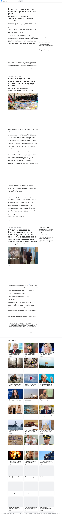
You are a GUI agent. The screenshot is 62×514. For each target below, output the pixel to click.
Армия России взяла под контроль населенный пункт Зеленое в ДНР (46, 230)
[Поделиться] (34, 220)
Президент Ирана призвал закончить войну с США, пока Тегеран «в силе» (46, 39)
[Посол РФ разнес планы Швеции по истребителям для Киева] (15, 473)
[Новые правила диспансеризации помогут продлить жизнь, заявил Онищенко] (31, 489)
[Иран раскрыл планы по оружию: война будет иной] (31, 396)
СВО (18, 3)
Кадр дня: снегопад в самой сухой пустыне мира (45, 48)
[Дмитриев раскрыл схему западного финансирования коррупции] (46, 504)
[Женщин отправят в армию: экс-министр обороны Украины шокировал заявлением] (15, 381)
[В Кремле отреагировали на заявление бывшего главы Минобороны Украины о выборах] (15, 350)
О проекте (21, 513)
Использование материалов (47, 513)
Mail (1, 513)
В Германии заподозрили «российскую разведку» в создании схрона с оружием (46, 45)
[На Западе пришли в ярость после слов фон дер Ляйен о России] (15, 504)
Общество (19, 6)
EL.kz (15, 6)
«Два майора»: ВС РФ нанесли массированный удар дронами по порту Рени (45, 235)
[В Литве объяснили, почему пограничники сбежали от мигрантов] (46, 365)
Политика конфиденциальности (37, 513)
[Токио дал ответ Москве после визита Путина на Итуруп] (31, 381)
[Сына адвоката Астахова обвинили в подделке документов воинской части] (46, 396)
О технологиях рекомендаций (28, 513)
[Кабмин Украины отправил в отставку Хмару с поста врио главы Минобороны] (31, 350)
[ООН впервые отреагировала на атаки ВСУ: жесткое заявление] (46, 381)
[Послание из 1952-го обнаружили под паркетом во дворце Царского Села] (15, 442)
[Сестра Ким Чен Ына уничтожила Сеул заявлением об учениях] (46, 489)
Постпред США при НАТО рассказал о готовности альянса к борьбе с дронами (46, 241)
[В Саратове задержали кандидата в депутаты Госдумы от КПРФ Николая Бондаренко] (31, 473)
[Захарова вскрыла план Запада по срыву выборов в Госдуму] (46, 427)
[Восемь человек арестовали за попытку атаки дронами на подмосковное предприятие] (31, 365)
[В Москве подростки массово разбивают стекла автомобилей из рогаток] (31, 412)
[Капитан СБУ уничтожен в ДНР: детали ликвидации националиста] (15, 365)
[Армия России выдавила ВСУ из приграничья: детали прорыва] (31, 504)
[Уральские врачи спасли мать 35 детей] (31, 442)
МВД (29, 284)
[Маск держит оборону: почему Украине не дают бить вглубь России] (46, 412)
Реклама (8, 513)
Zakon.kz (15, 76)
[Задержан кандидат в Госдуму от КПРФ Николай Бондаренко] (31, 427)
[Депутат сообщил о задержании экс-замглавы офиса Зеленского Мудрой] (15, 396)
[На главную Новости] (4, 1)
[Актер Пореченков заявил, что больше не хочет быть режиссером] (31, 458)
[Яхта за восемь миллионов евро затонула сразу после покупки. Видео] (15, 489)
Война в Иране (12, 3)
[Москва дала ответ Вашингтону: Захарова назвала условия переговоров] (46, 350)
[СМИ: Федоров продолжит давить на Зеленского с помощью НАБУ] (46, 473)
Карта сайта (58, 513)
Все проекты (12, 513)
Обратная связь (54, 513)
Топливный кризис (24, 3)
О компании (4, 513)
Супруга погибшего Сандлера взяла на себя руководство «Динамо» (46, 50)
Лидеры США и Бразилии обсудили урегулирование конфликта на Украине (46, 238)
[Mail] (1, 1)
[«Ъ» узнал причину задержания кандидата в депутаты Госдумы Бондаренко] (46, 458)
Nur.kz (15, 227)
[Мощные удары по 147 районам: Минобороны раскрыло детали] (15, 458)
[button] (23, 101)
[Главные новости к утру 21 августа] (15, 427)
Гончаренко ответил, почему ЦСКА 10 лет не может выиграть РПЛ (46, 233)
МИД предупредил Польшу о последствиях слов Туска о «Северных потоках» (44, 42)
